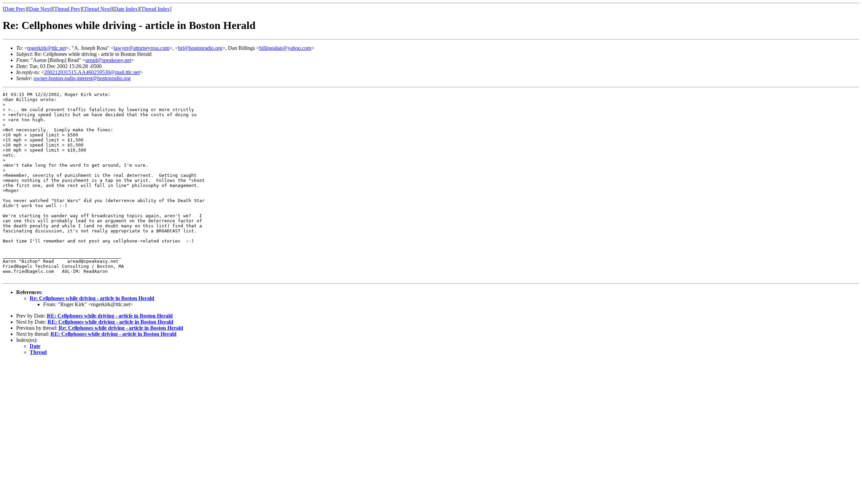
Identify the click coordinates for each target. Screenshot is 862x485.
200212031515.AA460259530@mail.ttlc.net (92, 72)
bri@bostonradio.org (200, 48)
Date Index (126, 9)
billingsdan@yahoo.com (285, 48)
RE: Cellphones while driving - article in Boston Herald (110, 316)
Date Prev (15, 9)
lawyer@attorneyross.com (141, 48)
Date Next (40, 9)
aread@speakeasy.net (108, 60)
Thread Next (97, 9)
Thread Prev (67, 9)
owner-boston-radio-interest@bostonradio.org (82, 78)
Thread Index (155, 9)
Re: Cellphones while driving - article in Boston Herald (92, 298)
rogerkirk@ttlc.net (46, 48)
